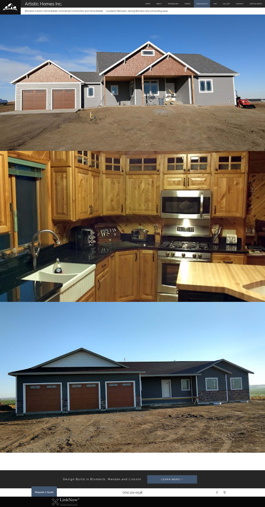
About (159, 4)
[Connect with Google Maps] (224, 493)
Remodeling (173, 4)
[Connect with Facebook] (217, 493)
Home (147, 4)
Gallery (226, 4)
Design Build (202, 4)
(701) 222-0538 (132, 492)
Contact (240, 4)
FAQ (215, 4)
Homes (187, 4)
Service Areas (256, 4)
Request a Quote (44, 492)
